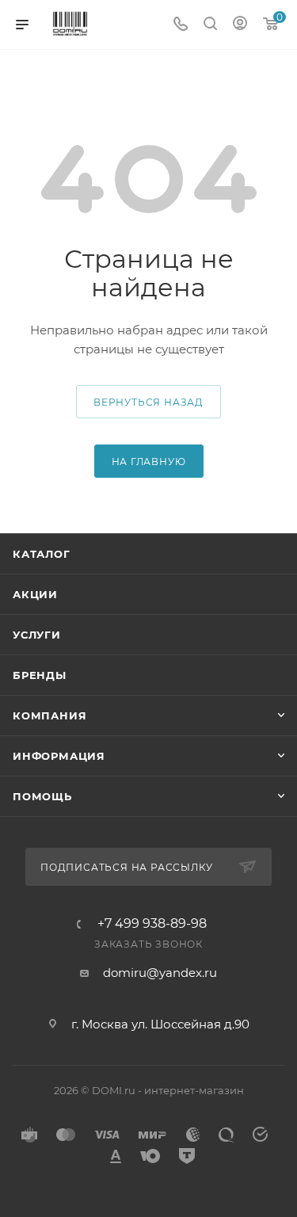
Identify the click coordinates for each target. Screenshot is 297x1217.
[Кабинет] (240, 24)
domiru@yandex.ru (160, 972)
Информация (59, 756)
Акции (35, 594)
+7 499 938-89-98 (152, 924)
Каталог (41, 553)
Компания (49, 715)
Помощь (42, 796)
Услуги (37, 634)
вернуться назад (148, 402)
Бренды (40, 675)
